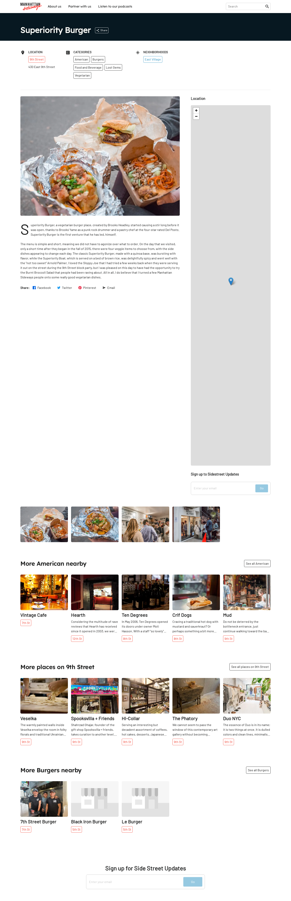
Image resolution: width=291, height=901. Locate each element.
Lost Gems (113, 67)
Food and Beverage (88, 67)
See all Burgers (258, 770)
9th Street (37, 59)
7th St (26, 623)
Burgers (98, 59)
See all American (257, 563)
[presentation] (246, 6)
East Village (153, 59)
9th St (228, 638)
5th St (76, 829)
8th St (127, 638)
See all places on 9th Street (250, 666)
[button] (230, 281)
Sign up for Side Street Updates (145, 868)
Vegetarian (82, 75)
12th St (77, 638)
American (81, 59)
